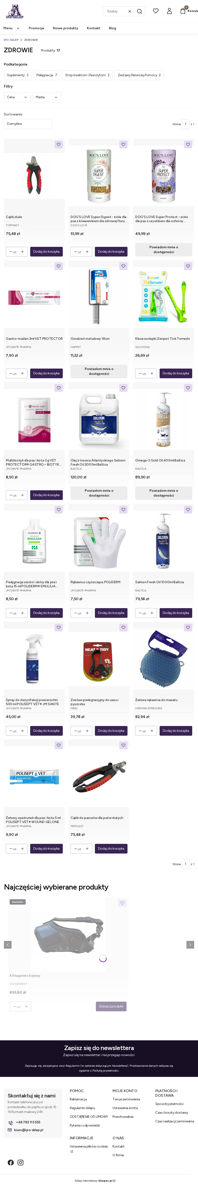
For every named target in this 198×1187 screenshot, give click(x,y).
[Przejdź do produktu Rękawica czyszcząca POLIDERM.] (99, 541)
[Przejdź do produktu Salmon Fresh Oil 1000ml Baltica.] (163, 541)
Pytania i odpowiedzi (85, 1125)
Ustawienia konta (125, 1108)
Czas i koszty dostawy (171, 1113)
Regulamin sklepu (82, 1108)
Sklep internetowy (93, 1180)
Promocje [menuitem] (36, 28)
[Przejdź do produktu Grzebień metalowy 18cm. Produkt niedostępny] (99, 297)
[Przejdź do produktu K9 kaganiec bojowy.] (68, 934)
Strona (176, 124)
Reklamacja (78, 1099)
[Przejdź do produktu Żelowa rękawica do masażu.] (163, 659)
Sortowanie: (13, 114)
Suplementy (17, 75)
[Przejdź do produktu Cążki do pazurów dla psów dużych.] (99, 777)
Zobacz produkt (111, 1006)
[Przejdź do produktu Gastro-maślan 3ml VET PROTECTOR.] (34, 297)
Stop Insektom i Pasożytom (87, 75)
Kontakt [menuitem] (93, 28)
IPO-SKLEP (11, 40)
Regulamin (73, 1065)
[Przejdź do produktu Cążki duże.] (34, 176)
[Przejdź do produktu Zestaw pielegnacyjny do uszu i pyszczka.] (99, 659)
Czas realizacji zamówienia (174, 1121)
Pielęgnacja (46, 75)
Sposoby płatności (169, 1104)
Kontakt (118, 1146)
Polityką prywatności (105, 1070)
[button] (139, 11)
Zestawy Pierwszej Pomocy (139, 75)
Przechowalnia (123, 1117)
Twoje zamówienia (126, 1099)
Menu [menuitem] (7, 28)
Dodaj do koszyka (46, 251)
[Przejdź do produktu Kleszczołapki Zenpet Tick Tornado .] (163, 297)
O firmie (118, 1155)
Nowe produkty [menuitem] (65, 28)
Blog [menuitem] (112, 28)
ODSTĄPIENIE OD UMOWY (89, 1117)
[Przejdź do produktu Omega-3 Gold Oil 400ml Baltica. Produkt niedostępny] (163, 419)
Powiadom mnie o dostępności (163, 249)
